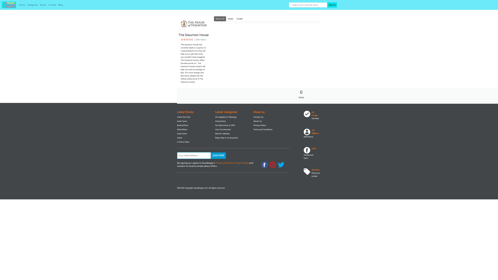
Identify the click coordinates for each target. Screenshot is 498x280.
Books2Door (182, 125)
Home (22, 5)
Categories (32, 5)
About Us (257, 121)
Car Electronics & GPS (225, 125)
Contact (52, 5)
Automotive (220, 121)
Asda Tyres (182, 121)
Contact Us (258, 117)
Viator (179, 138)
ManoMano (182, 129)
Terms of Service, (225, 163)
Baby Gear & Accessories (226, 138)
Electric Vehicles (222, 133)
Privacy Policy (259, 125)
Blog (60, 5)
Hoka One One (183, 117)
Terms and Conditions (262, 129)
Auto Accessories (223, 129)
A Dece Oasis (183, 142)
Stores (43, 5)
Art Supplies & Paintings (226, 117)
